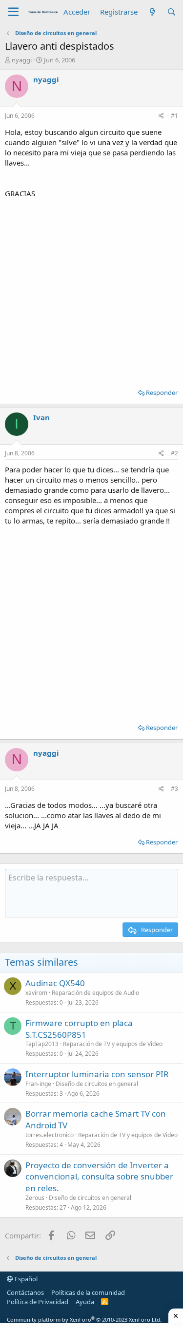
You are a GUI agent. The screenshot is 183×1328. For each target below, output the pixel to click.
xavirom (36, 993)
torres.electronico (49, 1135)
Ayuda (85, 1301)
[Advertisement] (91, 290)
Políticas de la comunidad (88, 1292)
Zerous (34, 1198)
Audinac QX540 (55, 983)
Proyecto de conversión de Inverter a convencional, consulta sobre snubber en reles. (99, 1177)
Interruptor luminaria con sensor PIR (97, 1074)
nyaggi (22, 60)
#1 (174, 116)
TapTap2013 (42, 1044)
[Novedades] (152, 12)
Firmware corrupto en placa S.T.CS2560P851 (79, 1028)
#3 (174, 789)
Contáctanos (25, 1292)
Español (25, 1278)
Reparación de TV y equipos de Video (113, 1044)
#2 (174, 453)
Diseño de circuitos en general (97, 1084)
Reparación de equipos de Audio (95, 993)
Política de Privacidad (37, 1301)
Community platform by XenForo (84, 1319)
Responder (162, 392)
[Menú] (13, 12)
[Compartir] (161, 116)
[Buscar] (171, 12)
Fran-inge (38, 1084)
